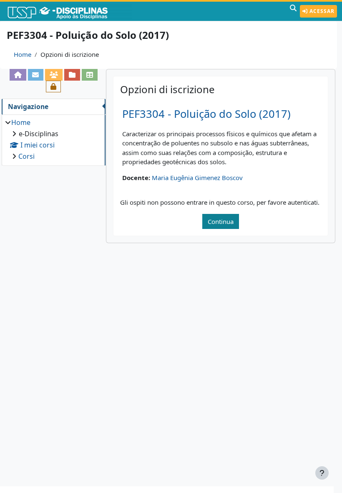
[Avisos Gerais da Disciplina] (36, 75)
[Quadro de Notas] (90, 75)
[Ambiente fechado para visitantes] (53, 86)
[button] (293, 11)
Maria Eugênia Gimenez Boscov (197, 177)
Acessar (321, 11)
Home (22, 54)
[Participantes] (54, 75)
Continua (221, 221)
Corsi (26, 156)
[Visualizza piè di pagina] (322, 473)
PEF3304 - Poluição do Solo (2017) (206, 114)
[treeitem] (53, 139)
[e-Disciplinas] (70, 11)
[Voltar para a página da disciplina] (18, 75)
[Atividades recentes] (72, 75)
